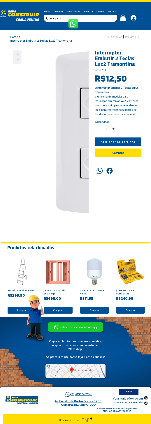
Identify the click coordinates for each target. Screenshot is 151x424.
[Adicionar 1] (113, 128)
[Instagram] (146, 398)
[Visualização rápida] (22, 271)
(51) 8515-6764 (81, 394)
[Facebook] (109, 170)
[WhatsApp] (99, 170)
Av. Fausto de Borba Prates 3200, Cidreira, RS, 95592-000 (78, 403)
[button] (123, 17)
